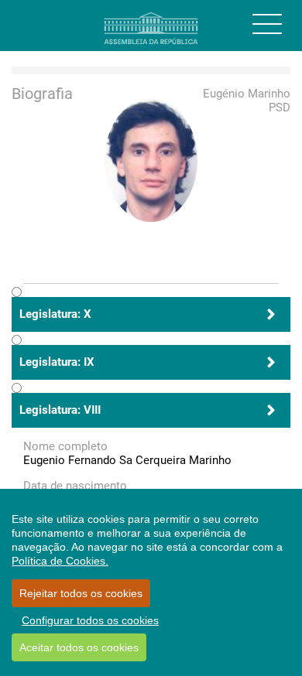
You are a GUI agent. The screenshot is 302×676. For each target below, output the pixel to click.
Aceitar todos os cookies (79, 647)
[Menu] (267, 24)
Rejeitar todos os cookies (80, 593)
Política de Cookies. (60, 561)
